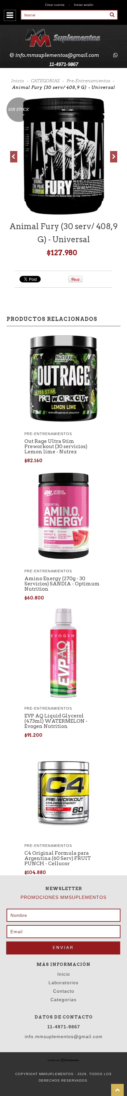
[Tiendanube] (63, 1061)
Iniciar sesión (83, 5)
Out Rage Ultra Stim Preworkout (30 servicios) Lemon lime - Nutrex (55, 446)
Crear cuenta (54, 5)
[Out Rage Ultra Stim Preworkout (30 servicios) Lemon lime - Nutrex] (63, 424)
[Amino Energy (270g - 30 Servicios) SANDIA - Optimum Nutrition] (64, 561)
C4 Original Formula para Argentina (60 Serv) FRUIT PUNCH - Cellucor (57, 858)
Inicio (17, 80)
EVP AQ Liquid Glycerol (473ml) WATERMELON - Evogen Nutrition (56, 721)
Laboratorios (63, 982)
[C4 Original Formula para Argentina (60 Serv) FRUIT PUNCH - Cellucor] (63, 836)
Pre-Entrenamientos (88, 80)
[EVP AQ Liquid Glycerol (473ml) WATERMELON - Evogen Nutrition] (63, 698)
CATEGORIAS (45, 80)
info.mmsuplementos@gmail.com (57, 55)
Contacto (63, 991)
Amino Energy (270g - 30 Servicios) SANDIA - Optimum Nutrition (62, 584)
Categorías (63, 999)
